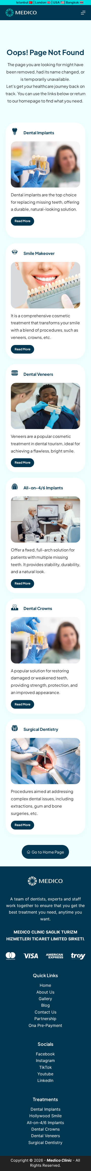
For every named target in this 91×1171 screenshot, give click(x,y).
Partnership (45, 1018)
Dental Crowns (45, 1129)
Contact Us (45, 1012)
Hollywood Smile (45, 1115)
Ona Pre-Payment (45, 1025)
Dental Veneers (45, 1135)
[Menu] (83, 12)
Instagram (45, 1060)
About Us (45, 992)
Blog (45, 1005)
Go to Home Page (48, 851)
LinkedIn (45, 1080)
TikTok (45, 1067)
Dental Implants (45, 1109)
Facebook (45, 1053)
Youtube (45, 1073)
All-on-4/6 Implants (45, 1122)
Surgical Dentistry (45, 1142)
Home (45, 985)
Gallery (45, 998)
